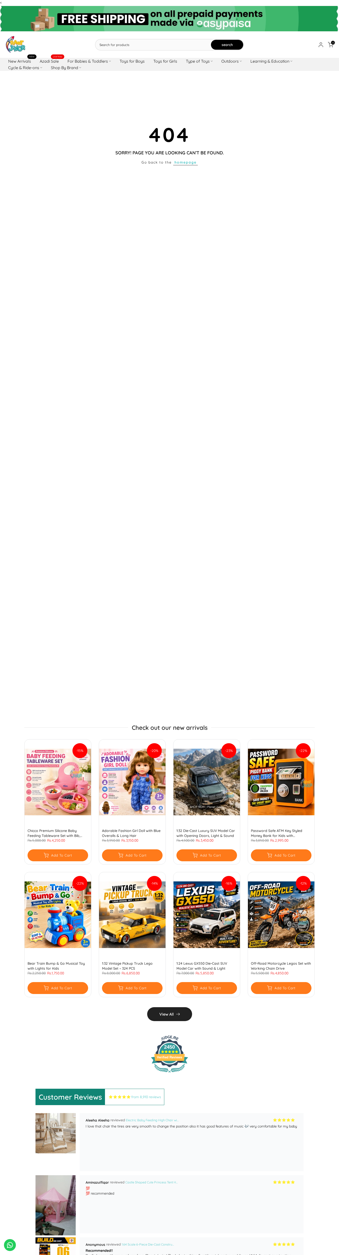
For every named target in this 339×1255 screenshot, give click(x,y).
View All (166, 1014)
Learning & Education (269, 61)
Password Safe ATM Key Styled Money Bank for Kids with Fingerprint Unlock (276, 833)
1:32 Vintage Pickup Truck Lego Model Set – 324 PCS (127, 966)
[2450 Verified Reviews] (169, 1073)
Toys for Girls (165, 61)
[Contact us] (10, 1245)
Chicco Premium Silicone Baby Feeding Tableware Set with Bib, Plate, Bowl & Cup (54, 833)
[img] (119, 1097)
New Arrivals (21, 61)
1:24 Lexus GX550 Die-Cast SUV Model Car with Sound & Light (201, 966)
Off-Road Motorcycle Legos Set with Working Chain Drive (281, 966)
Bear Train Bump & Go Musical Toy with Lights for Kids (56, 966)
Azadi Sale (51, 61)
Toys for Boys (132, 61)
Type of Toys (198, 61)
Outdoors (230, 61)
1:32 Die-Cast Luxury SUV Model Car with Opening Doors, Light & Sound (205, 833)
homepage (185, 162)
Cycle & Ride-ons (23, 67)
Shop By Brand (64, 67)
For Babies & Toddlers (88, 61)
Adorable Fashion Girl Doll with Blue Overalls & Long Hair (131, 833)
